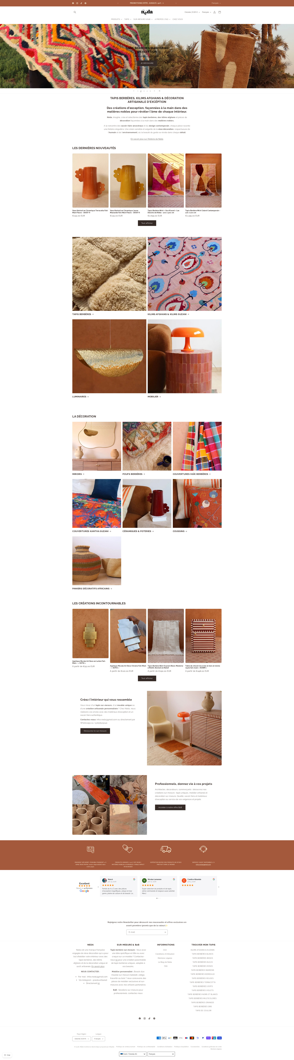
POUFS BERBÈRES (133, 474)
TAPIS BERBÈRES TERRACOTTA (203, 982)
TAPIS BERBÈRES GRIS (202, 1006)
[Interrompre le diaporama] (160, 90)
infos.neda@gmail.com (203, 864)
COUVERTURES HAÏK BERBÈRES (190, 474)
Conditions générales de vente (212, 1046)
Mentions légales (216, 1049)
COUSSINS (179, 531)
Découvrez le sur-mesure (95, 731)
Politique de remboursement (125, 1046)
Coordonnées (195, 1046)
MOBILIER (153, 396)
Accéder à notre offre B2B (170, 807)
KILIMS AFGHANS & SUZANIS (202, 950)
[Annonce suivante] (176, 3)
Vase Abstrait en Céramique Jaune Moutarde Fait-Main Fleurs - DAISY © (125, 212)
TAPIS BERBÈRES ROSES (202, 966)
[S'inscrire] (165, 932)
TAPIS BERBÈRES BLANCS (202, 954)
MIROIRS (77, 474)
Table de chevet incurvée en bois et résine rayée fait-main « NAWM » (202, 667)
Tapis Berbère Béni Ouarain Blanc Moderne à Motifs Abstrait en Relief (165, 667)
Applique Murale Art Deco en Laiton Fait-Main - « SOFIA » (89, 662)
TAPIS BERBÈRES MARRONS (202, 970)
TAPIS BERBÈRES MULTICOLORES (202, 998)
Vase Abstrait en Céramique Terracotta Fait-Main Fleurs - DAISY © (90, 212)
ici (99, 983)
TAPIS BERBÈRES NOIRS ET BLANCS (203, 994)
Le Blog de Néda (165, 962)
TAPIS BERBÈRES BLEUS (203, 962)
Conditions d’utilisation (164, 1046)
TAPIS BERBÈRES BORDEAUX (203, 974)
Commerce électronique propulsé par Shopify (99, 1047)
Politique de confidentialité (146, 1046)
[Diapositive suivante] (154, 90)
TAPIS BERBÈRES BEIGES (202, 958)
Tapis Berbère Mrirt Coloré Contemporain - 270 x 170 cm (202, 212)
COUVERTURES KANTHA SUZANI (90, 531)
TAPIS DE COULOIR (203, 1010)
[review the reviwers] (134, 880)
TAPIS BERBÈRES (81, 314)
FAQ (165, 966)
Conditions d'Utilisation (164, 954)
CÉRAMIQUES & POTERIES (137, 531)
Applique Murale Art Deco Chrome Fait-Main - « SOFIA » (128, 667)
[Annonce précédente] (117, 3)
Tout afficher (147, 223)
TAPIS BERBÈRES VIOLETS (202, 990)
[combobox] (132, 1054)
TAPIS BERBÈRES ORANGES (202, 1002)
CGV (165, 950)
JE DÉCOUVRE (163, 75)
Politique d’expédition (181, 1046)
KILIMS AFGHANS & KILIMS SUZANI (167, 314)
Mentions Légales (165, 958)
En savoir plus (98, 966)
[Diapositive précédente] (133, 90)
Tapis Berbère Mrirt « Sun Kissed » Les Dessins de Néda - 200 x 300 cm (163, 212)
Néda (81, 1047)
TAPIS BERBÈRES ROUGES (203, 978)
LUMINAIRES (79, 396)
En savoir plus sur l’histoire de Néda (147, 139)
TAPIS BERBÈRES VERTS (203, 986)
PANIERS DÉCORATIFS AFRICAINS (91, 588)
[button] (74, 12)
